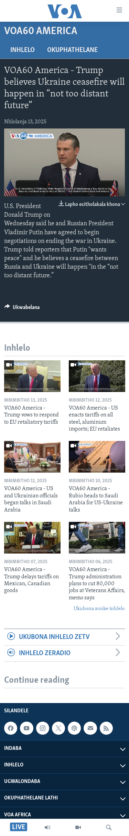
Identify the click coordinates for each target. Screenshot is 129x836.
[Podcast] (74, 728)
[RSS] (106, 728)
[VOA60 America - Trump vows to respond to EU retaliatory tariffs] (32, 376)
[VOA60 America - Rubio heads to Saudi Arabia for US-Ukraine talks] (97, 457)
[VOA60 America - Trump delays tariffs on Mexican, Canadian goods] (32, 538)
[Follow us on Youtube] (26, 728)
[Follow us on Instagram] (42, 728)
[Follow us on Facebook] (10, 728)
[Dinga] (108, 827)
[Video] (78, 827)
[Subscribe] (90, 728)
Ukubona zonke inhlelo (99, 608)
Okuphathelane (72, 50)
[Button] (22, 309)
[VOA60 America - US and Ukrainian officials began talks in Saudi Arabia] (32, 457)
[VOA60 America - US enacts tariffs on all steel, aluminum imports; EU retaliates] (97, 376)
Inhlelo (22, 50)
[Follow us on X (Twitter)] (58, 728)
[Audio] (47, 827)
